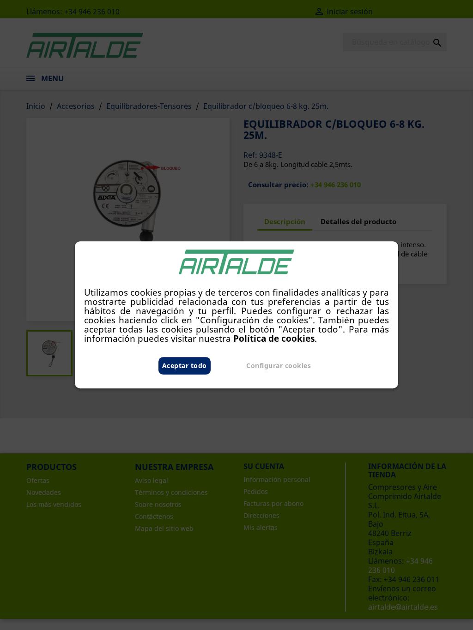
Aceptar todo (184, 366)
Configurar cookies (278, 366)
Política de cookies (274, 339)
